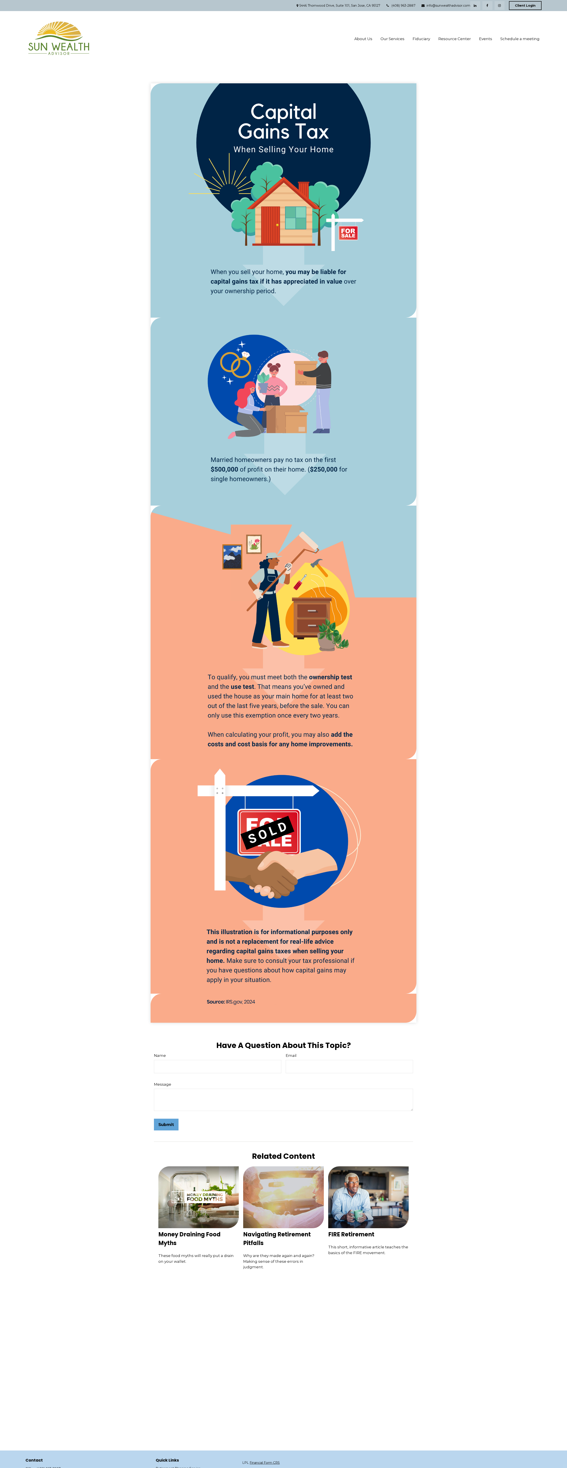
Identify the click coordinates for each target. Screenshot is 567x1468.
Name (160, 1055)
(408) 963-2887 (403, 6)
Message (162, 1084)
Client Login (525, 6)
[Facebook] (487, 5)
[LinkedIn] (475, 5)
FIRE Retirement (351, 1234)
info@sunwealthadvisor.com (448, 6)
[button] (363, 38)
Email (291, 1055)
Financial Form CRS (265, 1463)
